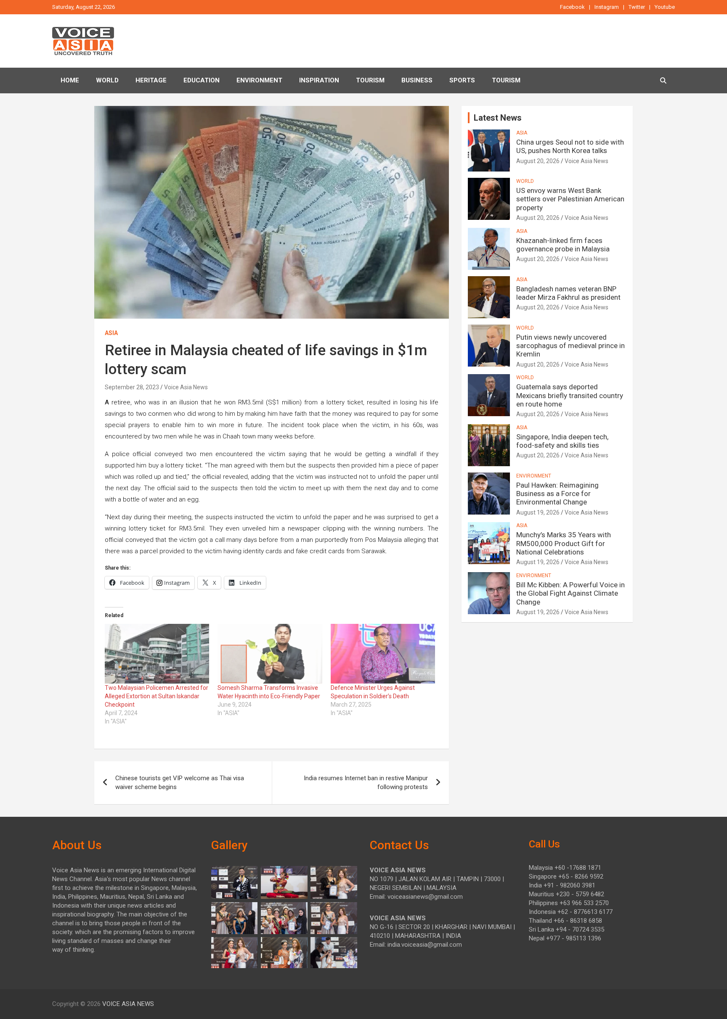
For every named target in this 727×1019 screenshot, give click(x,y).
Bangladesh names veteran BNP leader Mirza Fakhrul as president (568, 293)
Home (70, 80)
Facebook (572, 7)
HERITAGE (151, 80)
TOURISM (370, 80)
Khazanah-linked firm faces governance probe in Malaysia (563, 244)
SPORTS (462, 80)
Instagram (606, 7)
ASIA (111, 333)
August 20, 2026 (538, 161)
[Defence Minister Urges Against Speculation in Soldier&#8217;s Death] (383, 654)
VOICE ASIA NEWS (128, 1004)
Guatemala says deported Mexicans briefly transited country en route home (569, 395)
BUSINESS (416, 80)
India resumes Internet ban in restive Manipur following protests (366, 782)
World (107, 80)
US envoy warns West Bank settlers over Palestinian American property (570, 199)
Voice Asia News (186, 387)
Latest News (498, 118)
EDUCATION (201, 80)
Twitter (637, 7)
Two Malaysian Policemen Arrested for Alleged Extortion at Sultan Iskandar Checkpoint (156, 696)
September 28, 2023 (132, 387)
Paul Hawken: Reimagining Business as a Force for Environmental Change (557, 494)
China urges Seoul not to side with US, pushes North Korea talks (570, 146)
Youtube (665, 7)
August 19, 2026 (538, 512)
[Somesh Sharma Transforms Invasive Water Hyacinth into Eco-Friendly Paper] (270, 654)
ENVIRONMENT (259, 80)
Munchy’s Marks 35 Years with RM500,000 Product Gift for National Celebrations (563, 543)
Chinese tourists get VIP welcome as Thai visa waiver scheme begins (179, 782)
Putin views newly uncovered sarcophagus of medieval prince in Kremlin (570, 346)
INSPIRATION (319, 80)
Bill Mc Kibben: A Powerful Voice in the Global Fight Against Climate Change (570, 593)
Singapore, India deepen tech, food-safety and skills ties (562, 441)
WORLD (525, 181)
